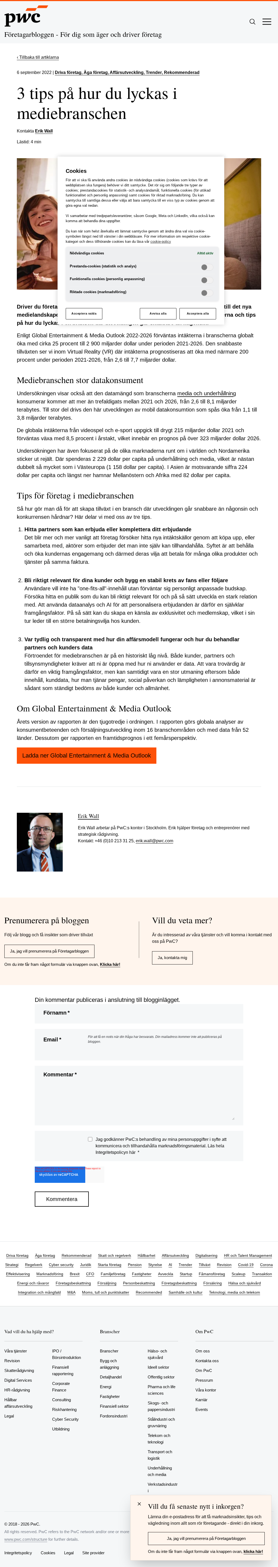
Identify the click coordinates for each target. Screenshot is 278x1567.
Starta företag (109, 1264)
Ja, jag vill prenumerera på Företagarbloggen (49, 951)
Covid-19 (246, 1264)
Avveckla (165, 1274)
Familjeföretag (113, 1274)
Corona (266, 1264)
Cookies (48, 1552)
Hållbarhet (146, 1255)
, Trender (153, 72)
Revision (224, 1264)
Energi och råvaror (33, 1283)
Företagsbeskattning (73, 1283)
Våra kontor (205, 1390)
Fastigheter (141, 1274)
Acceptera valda (84, 313)
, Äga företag (94, 72)
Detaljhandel (111, 1377)
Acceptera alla (198, 313)
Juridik (85, 1264)
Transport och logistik (160, 1455)
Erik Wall (44, 131)
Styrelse (155, 1264)
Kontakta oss (207, 1360)
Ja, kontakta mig (172, 957)
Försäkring (212, 1283)
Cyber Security (65, 1419)
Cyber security (61, 1264)
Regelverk (33, 1264)
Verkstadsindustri (163, 1487)
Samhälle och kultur (186, 1292)
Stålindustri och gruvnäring (161, 1422)
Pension (135, 1264)
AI (170, 1264)
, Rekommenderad (181, 72)
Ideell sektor (158, 1367)
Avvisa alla (158, 313)
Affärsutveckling (175, 1255)
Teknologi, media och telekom (234, 1292)
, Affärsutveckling (126, 72)
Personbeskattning (139, 1283)
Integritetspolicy (18, 1552)
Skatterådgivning (19, 1370)
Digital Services (18, 1380)
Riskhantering (64, 1409)
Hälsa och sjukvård (244, 1283)
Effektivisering (18, 1274)
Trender (185, 1264)
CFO (90, 1274)
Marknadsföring (49, 1274)
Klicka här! (110, 964)
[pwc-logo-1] (26, 16)
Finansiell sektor (114, 1406)
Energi (105, 1386)
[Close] (139, 1503)
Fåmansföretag (212, 1274)
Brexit (75, 1274)
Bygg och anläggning (109, 1363)
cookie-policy (160, 242)
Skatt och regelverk (114, 1255)
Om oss (202, 1351)
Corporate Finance (61, 1386)
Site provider (93, 1552)
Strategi (11, 1264)
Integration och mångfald (39, 1292)
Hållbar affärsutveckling (18, 1403)
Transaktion (262, 1274)
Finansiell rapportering (62, 1370)
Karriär (201, 1399)
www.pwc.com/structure (25, 1539)
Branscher (109, 1351)
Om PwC (203, 1370)
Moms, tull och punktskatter (105, 1292)
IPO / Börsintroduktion (66, 1354)
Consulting (61, 1399)
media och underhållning (206, 393)
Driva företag (68, 72)
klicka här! (253, 1551)
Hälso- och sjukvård (157, 1354)
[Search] (252, 21)
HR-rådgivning (17, 1390)
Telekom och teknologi (159, 1438)
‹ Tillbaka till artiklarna (38, 57)
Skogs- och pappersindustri (161, 1406)
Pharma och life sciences (161, 1390)
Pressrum (204, 1380)
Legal (9, 1416)
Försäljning (106, 1283)
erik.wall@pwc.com (154, 840)
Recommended (149, 1292)
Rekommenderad (76, 1255)
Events (201, 1409)
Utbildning (61, 1429)
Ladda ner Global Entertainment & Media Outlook (86, 755)
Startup (186, 1274)
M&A (71, 1292)
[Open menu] (267, 21)
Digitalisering (206, 1255)
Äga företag (45, 1255)
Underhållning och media (160, 1471)
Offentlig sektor (161, 1377)
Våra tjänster (15, 1351)
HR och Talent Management (248, 1255)
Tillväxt (204, 1264)
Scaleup (238, 1274)
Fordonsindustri (113, 1416)
